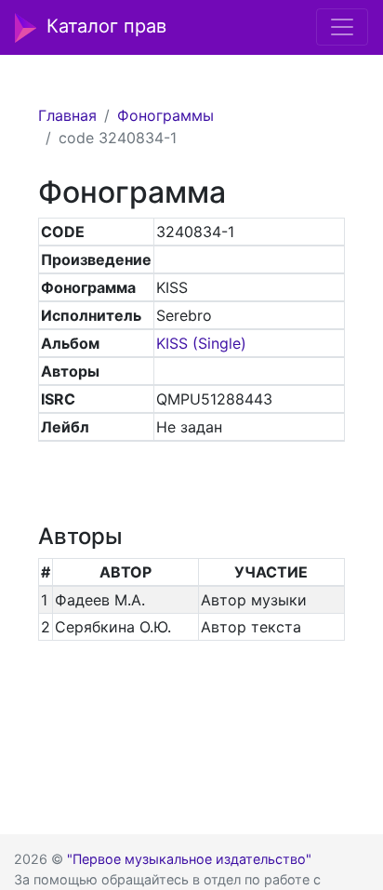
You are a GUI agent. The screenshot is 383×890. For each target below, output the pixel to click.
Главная (67, 115)
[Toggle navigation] (342, 27)
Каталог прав (106, 26)
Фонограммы (165, 115)
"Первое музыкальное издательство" (189, 859)
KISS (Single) (201, 343)
